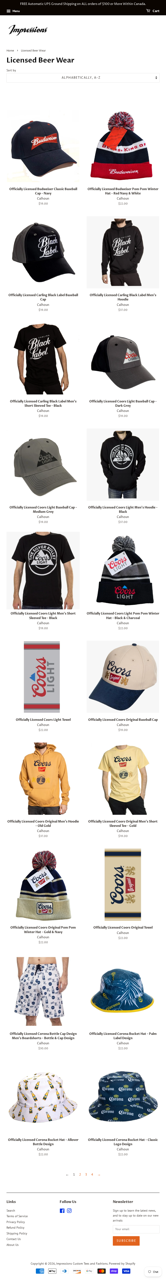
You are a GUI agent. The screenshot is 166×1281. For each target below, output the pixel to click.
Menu (16, 11)
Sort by (11, 70)
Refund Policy (15, 1227)
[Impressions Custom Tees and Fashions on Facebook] (62, 1212)
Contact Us (13, 1239)
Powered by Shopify (122, 1263)
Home (10, 51)
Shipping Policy (16, 1233)
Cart (156, 11)
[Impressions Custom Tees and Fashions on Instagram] (69, 1212)
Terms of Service (17, 1216)
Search (10, 1210)
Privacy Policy (15, 1222)
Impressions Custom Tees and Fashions (82, 1263)
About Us (12, 1245)
